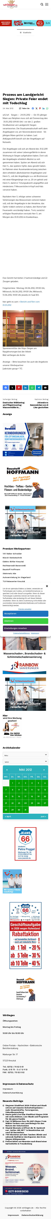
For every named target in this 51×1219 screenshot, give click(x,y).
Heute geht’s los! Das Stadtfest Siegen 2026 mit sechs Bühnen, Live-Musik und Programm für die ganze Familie (26, 1116)
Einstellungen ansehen (15, 628)
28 (6, 809)
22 (12, 803)
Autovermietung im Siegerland (16, 577)
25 (32, 803)
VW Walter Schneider (12, 554)
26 (38, 803)
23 (19, 803)
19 (38, 796)
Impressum (35, 633)
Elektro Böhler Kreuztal (13, 561)
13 (45, 789)
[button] (47, 585)
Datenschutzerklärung (21, 633)
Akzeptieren (10, 613)
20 (45, 796)
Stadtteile (27, 33)
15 (12, 796)
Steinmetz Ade (9, 573)
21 (6, 803)
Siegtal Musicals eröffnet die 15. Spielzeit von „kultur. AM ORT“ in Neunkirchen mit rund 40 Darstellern (25, 1130)
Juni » (43, 816)
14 (6, 796)
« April (8, 816)
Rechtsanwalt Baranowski (14, 565)
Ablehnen (8, 621)
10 (25, 789)
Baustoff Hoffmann (11, 569)
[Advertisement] (25, 62)
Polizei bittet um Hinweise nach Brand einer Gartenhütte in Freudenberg (26, 1142)
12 (38, 789)
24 (25, 803)
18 (32, 796)
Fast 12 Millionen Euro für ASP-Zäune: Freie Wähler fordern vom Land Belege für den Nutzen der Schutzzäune (25, 1123)
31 (25, 809)
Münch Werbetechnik (12, 558)
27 (45, 803)
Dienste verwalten (24, 609)
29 (12, 809)
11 (32, 789)
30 (19, 809)
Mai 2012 (25, 769)
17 (25, 796)
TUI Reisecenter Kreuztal (14, 581)
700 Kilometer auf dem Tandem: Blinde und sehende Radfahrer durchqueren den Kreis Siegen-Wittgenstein (26, 1137)
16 (19, 796)
